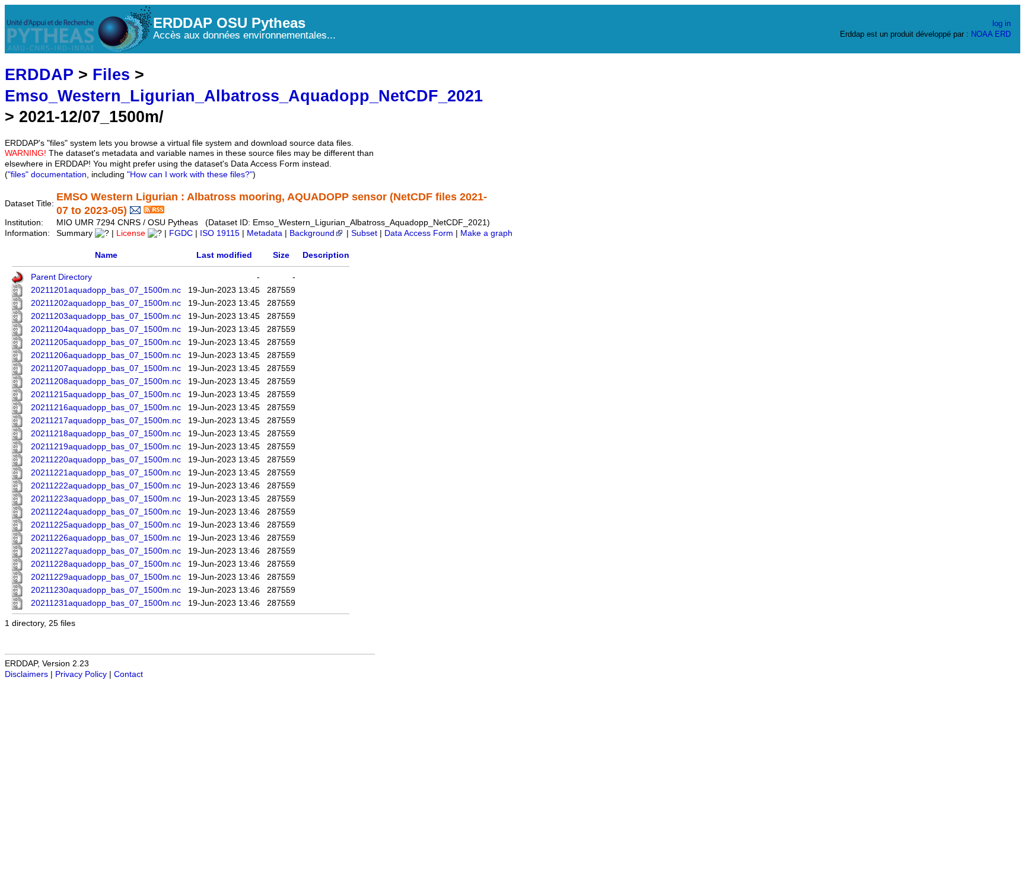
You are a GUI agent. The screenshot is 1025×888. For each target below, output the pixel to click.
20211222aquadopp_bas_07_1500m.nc (106, 485)
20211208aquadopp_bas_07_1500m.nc (106, 381)
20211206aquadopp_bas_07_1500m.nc (106, 355)
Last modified (224, 255)
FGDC (181, 233)
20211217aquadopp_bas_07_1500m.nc (106, 420)
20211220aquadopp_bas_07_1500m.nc (106, 459)
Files (111, 74)
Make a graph (486, 233)
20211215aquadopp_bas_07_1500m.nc (106, 394)
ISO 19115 (220, 233)
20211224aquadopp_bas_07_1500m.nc (106, 511)
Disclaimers (26, 674)
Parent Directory (61, 277)
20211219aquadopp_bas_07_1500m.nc (106, 446)
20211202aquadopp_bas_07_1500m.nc (106, 303)
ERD (1003, 34)
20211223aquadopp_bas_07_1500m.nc (106, 498)
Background (312, 233)
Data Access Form (418, 233)
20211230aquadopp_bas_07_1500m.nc (106, 590)
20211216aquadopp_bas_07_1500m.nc (106, 407)
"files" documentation (47, 174)
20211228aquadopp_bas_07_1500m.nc (106, 564)
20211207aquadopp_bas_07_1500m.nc (106, 368)
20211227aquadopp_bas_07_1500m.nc (106, 551)
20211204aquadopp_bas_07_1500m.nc (106, 329)
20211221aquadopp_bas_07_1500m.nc (106, 472)
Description (326, 255)
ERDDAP (39, 74)
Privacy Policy (81, 674)
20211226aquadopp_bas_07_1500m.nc (106, 538)
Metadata (264, 233)
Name (106, 255)
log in (1001, 23)
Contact (128, 674)
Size (281, 255)
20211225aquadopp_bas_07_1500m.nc (106, 524)
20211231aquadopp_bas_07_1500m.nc (106, 603)
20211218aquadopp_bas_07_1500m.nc (106, 433)
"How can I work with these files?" (190, 174)
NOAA (981, 34)
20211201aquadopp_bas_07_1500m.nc (106, 290)
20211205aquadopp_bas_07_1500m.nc (106, 342)
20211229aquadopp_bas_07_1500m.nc (106, 577)
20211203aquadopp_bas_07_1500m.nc (106, 316)
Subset (364, 233)
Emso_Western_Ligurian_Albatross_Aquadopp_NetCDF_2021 (244, 96)
